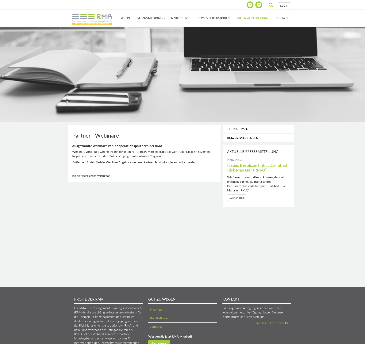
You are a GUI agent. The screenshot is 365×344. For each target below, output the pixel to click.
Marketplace (180, 18)
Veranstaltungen (150, 18)
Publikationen (159, 318)
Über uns (156, 310)
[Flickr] (259, 5)
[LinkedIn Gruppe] (250, 5)
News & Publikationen (214, 18)
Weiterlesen (237, 197)
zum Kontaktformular (270, 323)
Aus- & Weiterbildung (252, 18)
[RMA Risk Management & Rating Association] (92, 18)
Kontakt (282, 18)
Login (284, 5)
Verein (125, 18)
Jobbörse (156, 326)
